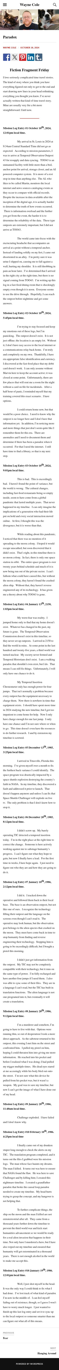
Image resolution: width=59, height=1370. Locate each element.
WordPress (36, 1364)
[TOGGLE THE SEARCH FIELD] (54, 5)
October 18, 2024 (29, 48)
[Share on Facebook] (6, 57)
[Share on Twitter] (14, 57)
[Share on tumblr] (38, 57)
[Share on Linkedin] (30, 57)
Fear (5, 1338)
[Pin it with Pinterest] (22, 57)
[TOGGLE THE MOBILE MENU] (5, 5)
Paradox (10, 37)
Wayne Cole (29, 4)
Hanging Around (47, 1353)
